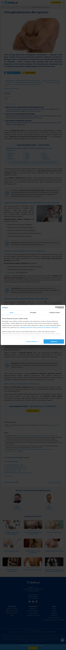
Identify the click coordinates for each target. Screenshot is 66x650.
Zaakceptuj (54, 341)
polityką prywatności (26, 327)
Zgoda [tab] (11, 312)
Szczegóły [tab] (33, 312)
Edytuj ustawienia (31, 341)
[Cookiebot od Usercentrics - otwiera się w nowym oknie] (56, 307)
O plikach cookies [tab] (54, 312)
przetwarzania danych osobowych (47, 327)
